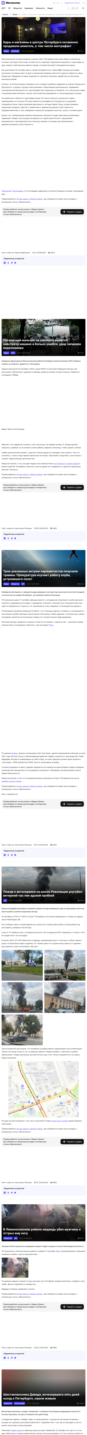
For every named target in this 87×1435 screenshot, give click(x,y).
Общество (17, 8)
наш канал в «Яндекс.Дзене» (31, 199)
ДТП (3, 8)
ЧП (9, 8)
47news (14, 753)
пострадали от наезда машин (66, 464)
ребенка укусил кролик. (12, 781)
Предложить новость (72, 3)
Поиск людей (19, 1403)
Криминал (29, 8)
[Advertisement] (43, 231)
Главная (5, 14)
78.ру (51, 625)
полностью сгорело (59, 1121)
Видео (50, 8)
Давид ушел (16, 1430)
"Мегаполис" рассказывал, (13, 191)
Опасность (40, 8)
